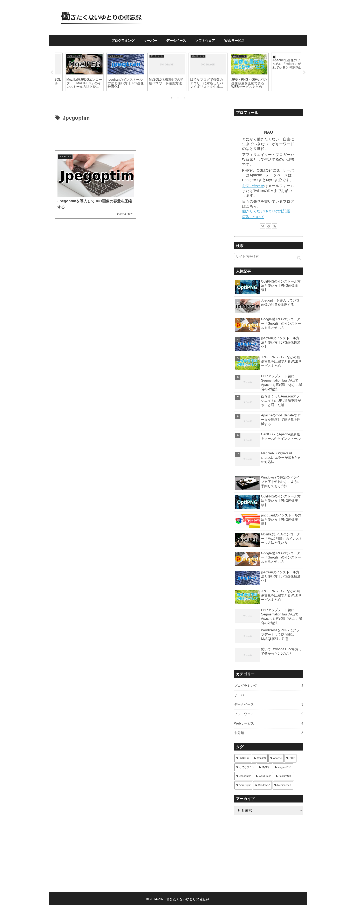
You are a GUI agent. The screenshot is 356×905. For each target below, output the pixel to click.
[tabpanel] (75, 72)
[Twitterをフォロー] (262, 226)
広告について (253, 217)
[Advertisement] (137, 136)
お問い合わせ (253, 186)
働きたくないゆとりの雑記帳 (266, 211)
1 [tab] (172, 98)
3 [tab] (184, 98)
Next (304, 73)
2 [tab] (178, 98)
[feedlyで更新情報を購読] (268, 226)
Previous (52, 73)
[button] (299, 258)
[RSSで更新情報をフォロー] (274, 226)
